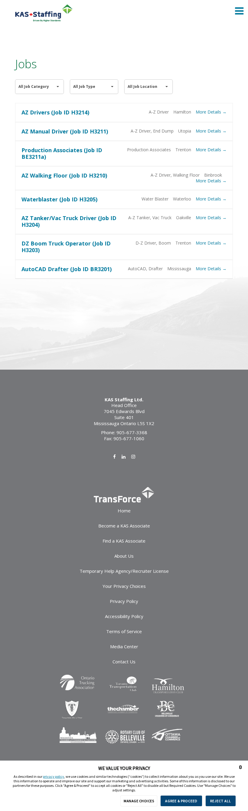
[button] (240, 767)
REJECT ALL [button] (220, 801)
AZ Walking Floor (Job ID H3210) (64, 175)
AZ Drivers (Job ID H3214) (55, 112)
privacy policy (53, 776)
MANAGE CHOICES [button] (139, 801)
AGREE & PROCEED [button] (181, 801)
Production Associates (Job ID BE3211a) (61, 153)
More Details (209, 112)
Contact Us (124, 662)
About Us (124, 556)
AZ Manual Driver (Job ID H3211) (64, 131)
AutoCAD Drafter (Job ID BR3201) (66, 269)
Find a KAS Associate (124, 541)
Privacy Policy (124, 601)
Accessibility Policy (124, 616)
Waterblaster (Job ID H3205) (59, 199)
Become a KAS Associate (124, 526)
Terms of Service (124, 631)
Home (124, 511)
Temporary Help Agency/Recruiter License (124, 571)
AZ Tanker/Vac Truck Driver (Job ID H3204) (68, 221)
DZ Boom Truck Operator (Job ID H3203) (66, 247)
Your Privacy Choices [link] (124, 586)
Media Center (124, 646)
